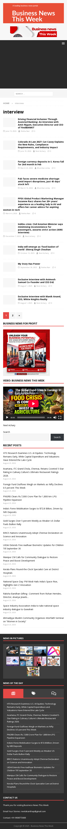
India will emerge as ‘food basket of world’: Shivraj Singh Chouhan (38, 248)
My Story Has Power (29, 263)
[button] (62, 43)
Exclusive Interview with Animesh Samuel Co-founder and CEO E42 (36, 281)
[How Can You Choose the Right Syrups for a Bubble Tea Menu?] (40, 661)
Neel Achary (41, 151)
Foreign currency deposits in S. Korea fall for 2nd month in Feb (41, 163)
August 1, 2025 (26, 286)
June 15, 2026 (11, 131)
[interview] (9, 122)
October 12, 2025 (27, 253)
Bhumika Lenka (43, 168)
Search (6, 431)
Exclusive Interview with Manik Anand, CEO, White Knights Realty (39, 298)
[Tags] (33, 693)
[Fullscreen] (59, 417)
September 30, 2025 (28, 267)
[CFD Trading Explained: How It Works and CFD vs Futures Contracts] (12, 651)
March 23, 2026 (26, 168)
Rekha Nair (25, 131)
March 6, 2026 (11, 213)
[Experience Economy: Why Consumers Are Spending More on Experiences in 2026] (40, 651)
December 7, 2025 (13, 236)
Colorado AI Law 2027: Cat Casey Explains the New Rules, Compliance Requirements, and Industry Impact (41, 144)
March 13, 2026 (26, 188)
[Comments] (54, 693)
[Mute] (54, 417)
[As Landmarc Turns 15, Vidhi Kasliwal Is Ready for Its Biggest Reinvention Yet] (33, 671)
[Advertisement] (33, 68)
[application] (33, 404)
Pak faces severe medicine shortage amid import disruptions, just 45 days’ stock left (39, 181)
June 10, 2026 (25, 151)
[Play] (7, 417)
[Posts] (13, 693)
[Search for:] (33, 93)
